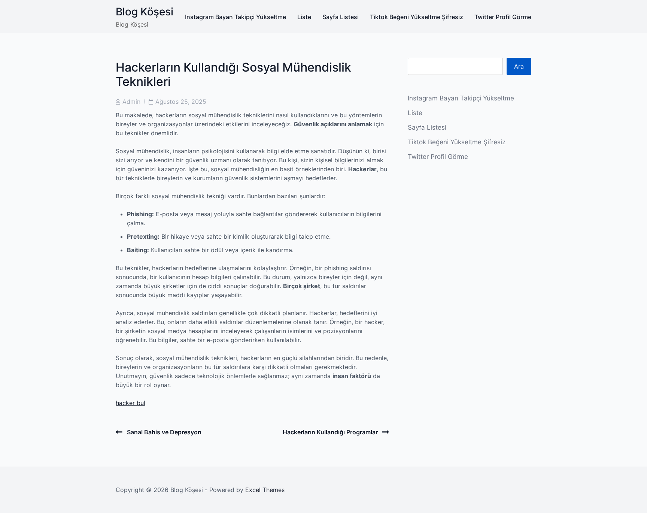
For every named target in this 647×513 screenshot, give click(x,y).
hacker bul (130, 403)
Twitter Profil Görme (502, 17)
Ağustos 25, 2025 (180, 101)
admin (131, 101)
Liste (304, 17)
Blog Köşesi (144, 11)
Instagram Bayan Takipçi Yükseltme (235, 17)
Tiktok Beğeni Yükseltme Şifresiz (416, 17)
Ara (519, 66)
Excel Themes (265, 490)
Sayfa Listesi (340, 17)
